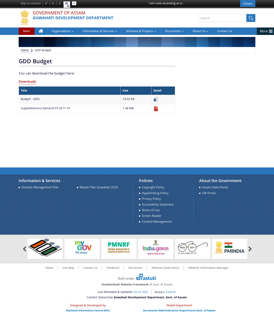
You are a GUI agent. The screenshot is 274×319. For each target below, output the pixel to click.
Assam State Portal (215, 187)
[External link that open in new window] (45, 247)
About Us (199, 31)
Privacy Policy (151, 199)
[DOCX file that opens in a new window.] (163, 99)
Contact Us (224, 31)
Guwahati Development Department (73, 17)
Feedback (113, 268)
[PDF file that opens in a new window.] (163, 108)
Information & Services (99, 31)
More (264, 31)
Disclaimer (135, 268)
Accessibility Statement (158, 204)
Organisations (62, 31)
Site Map (68, 268)
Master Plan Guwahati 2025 (99, 187)
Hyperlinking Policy (155, 193)
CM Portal (209, 193)
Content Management (157, 221)
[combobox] (67, 4)
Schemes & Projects (140, 31)
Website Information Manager (208, 268)
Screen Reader (151, 216)
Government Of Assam (59, 12)
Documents (173, 31)
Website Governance (165, 268)
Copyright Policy (153, 187)
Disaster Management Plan (40, 187)
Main (26, 31)
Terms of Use (151, 210)
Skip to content (31, 3)
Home (43, 34)
